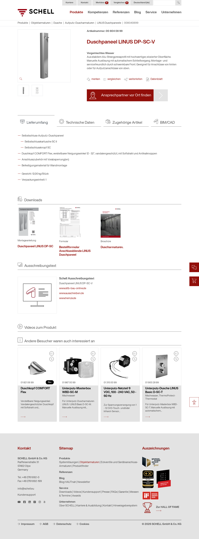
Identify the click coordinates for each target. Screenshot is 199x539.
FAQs (114, 492)
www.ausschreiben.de (71, 293)
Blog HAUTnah (67, 482)
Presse (106, 492)
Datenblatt (156, 79)
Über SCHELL (67, 506)
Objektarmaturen (41, 23)
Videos (77, 492)
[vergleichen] (51, 353)
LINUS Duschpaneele (109, 23)
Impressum (28, 524)
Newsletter (84, 482)
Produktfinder (81, 466)
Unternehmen (171, 12)
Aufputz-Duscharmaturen (79, 23)
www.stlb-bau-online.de (72, 288)
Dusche (57, 23)
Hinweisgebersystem (125, 506)
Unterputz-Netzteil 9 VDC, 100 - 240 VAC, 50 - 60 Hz (120, 392)
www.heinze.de (67, 298)
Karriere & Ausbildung (88, 506)
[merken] (51, 359)
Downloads (65, 492)
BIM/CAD (167, 123)
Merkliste (101, 3)
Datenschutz (63, 524)
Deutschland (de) (141, 3)
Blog (137, 12)
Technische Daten (79, 123)
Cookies (84, 524)
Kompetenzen (98, 12)
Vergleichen (120, 3)
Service (151, 12)
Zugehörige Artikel (127, 123)
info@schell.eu (26, 489)
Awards (76, 496)
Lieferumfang (37, 123)
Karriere (69, 3)
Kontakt (84, 3)
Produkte (76, 12)
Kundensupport (27, 495)
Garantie (123, 492)
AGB (45, 524)
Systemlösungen (68, 462)
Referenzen (121, 12)
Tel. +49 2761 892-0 (28, 477)
